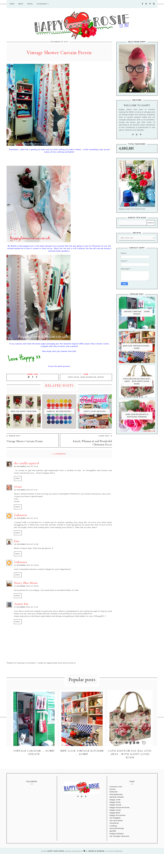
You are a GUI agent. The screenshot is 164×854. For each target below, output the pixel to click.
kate (17, 541)
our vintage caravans (119, 836)
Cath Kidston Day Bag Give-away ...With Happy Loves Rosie (137, 381)
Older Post (104, 436)
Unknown (20, 515)
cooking (113, 826)
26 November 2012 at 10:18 (26, 466)
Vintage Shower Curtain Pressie (25, 441)
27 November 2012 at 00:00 (26, 565)
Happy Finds (115, 802)
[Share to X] (29, 377)
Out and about (116, 820)
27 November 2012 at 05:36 (26, 586)
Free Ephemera (116, 794)
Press (30, 4)
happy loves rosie (56, 851)
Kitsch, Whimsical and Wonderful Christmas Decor (92, 443)
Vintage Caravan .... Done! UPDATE (137, 312)
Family (113, 789)
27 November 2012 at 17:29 (26, 607)
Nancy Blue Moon (26, 583)
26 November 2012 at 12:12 (26, 518)
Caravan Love (116, 787)
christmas (114, 823)
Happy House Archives (120, 807)
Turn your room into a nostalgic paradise (136, 415)
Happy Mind (115, 813)
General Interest (117, 797)
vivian (18, 487)
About (21, 4)
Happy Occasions (118, 815)
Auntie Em (21, 604)
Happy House (73, 377)
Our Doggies (115, 818)
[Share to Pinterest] (36, 377)
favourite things (117, 828)
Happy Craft (115, 800)
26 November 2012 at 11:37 (26, 490)
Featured (113, 792)
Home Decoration (88, 377)
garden (113, 831)
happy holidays (117, 834)
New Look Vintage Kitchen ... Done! (137, 347)
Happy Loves (115, 810)
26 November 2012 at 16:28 (26, 544)
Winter (101, 377)
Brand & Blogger (97, 851)
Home (12, 4)
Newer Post (14, 436)
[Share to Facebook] (33, 377)
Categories (42, 4)
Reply (17, 478)
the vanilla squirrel (26, 463)
